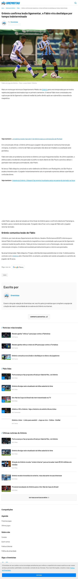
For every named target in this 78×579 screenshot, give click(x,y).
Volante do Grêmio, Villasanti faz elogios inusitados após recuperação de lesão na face (43, 180)
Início (3, 8)
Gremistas (14, 22)
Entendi (39, 575)
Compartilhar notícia (37, 317)
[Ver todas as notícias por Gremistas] (4, 22)
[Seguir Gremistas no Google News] (13, 266)
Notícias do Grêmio (10, 8)
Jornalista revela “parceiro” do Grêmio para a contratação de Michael (37, 139)
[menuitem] (39, 521)
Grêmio (44, 89)
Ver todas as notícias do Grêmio (38, 497)
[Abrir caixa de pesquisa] (75, 3)
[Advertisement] (39, 117)
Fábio (18, 8)
